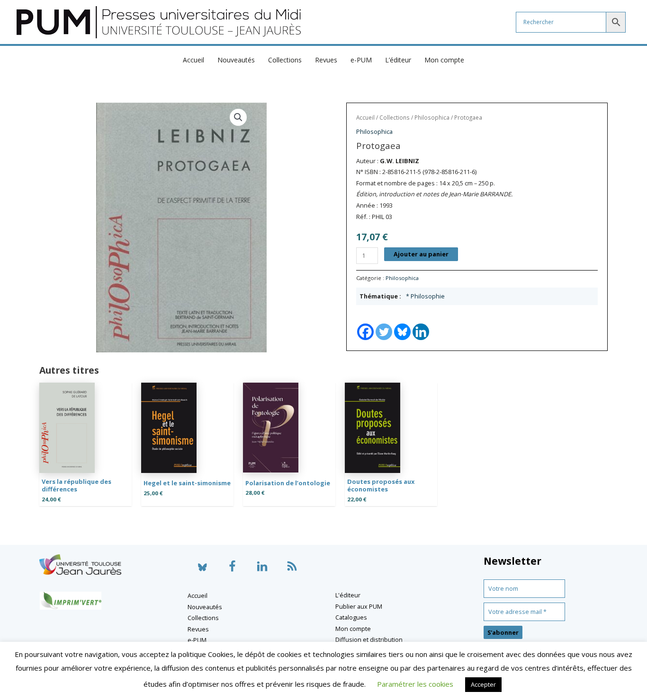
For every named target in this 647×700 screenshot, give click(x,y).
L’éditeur (398, 59)
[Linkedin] (421, 323)
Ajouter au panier (421, 254)
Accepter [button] (483, 684)
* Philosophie (425, 296)
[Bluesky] (402, 323)
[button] (238, 117)
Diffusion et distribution (369, 639)
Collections (285, 59)
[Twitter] (384, 323)
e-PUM (361, 59)
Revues (326, 59)
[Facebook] (365, 323)
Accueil (193, 59)
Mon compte (444, 59)
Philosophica (431, 117)
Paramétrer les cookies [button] (415, 684)
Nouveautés (236, 59)
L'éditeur (347, 595)
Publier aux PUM (358, 606)
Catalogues (351, 617)
